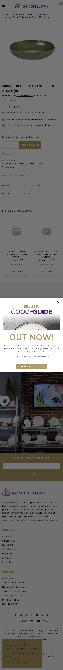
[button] (58, 302)
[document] (31, 335)
